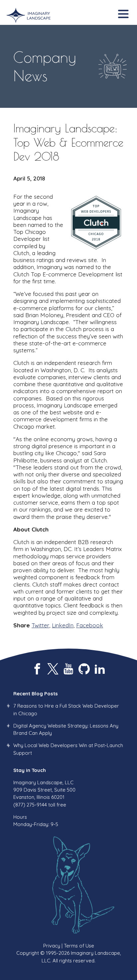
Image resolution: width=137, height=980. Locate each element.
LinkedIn (62, 625)
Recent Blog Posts (35, 693)
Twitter (40, 625)
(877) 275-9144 (30, 805)
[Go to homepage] (29, 16)
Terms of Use (79, 946)
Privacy (51, 946)
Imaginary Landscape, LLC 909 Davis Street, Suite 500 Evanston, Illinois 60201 (44, 790)
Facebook (89, 625)
